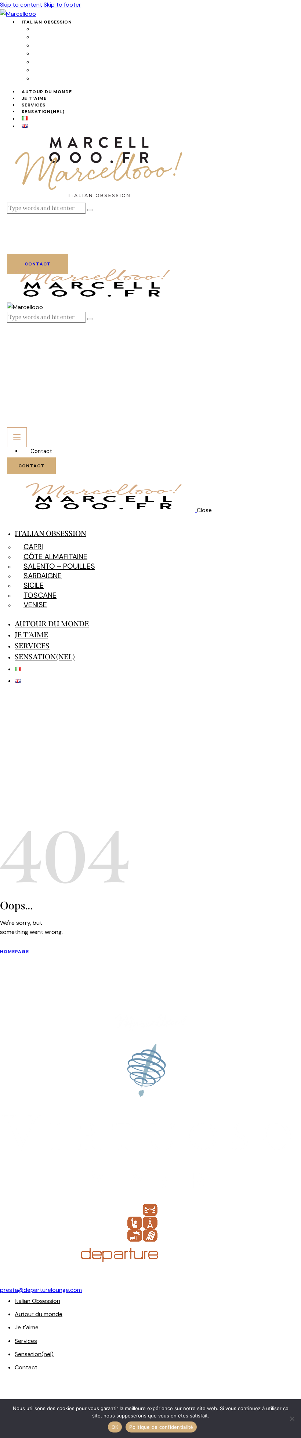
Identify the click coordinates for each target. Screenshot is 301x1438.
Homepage (14, 952)
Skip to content (21, 4)
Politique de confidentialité (161, 1427)
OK (115, 1427)
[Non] (291, 1418)
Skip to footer (62, 4)
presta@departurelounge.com (41, 1290)
